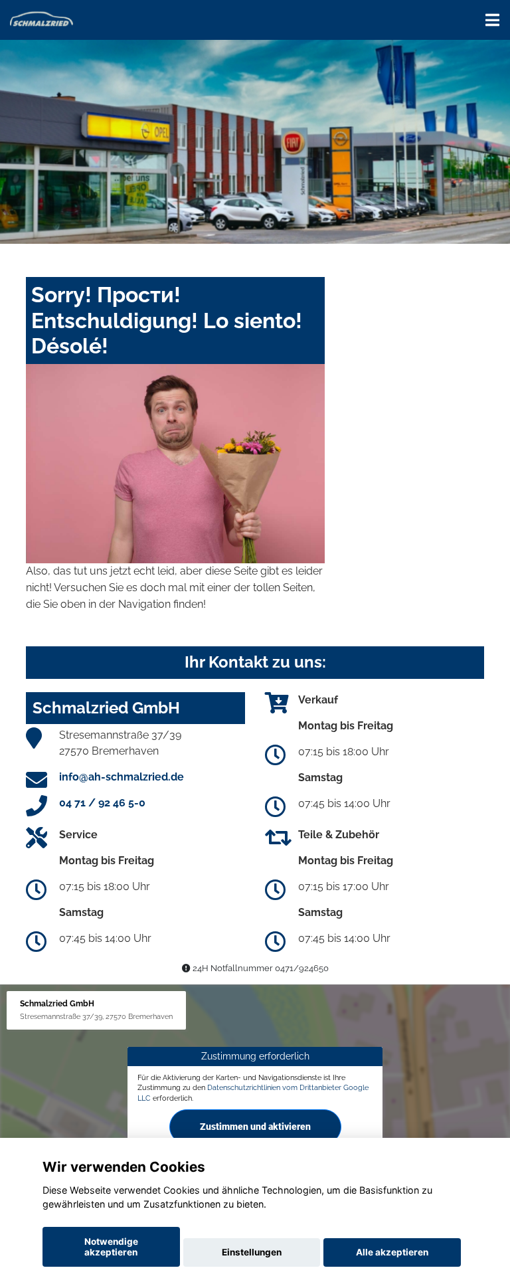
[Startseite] (41, 18)
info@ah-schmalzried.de (121, 777)
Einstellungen (252, 1252)
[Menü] (492, 20)
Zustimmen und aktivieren (255, 1126)
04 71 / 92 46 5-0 (102, 802)
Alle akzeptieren (392, 1252)
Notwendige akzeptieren (111, 1246)
